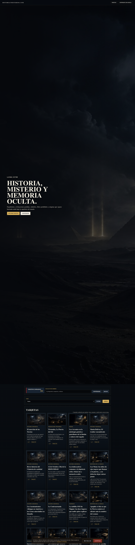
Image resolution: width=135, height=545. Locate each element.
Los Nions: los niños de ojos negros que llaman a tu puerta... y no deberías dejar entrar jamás (98, 471)
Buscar (106, 391)
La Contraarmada (54, 506)
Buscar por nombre (51, 388)
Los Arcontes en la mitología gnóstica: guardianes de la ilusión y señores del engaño (77, 433)
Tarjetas (114, 2)
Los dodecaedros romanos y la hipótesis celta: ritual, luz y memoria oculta (77, 470)
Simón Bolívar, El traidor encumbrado (97, 430)
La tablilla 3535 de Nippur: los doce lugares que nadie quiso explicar (78, 509)
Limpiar (106, 401)
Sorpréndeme (25, 213)
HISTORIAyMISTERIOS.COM (13, 2)
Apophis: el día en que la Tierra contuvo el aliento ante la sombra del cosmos (98, 510)
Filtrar (98, 401)
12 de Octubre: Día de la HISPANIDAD (57, 467)
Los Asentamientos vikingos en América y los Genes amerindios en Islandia (36, 510)
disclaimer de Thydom (62, 541)
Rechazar (87, 541)
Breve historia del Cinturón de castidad (34, 467)
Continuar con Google (125, 2)
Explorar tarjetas (13, 213)
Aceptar (98, 541)
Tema (27, 398)
